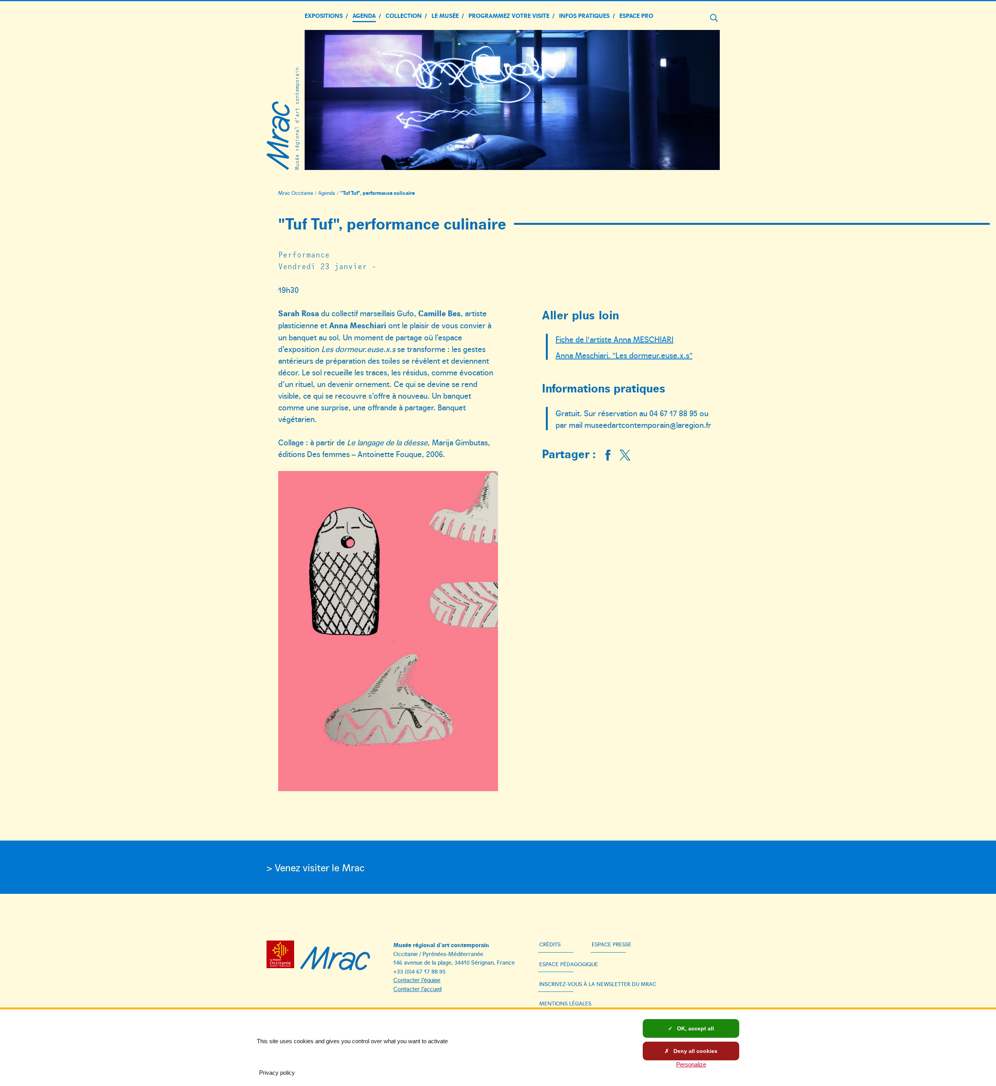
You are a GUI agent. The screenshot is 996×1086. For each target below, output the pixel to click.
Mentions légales (565, 1003)
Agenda (364, 15)
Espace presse (611, 944)
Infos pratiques (584, 15)
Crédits (550, 944)
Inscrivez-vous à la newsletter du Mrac (597, 984)
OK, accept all (694, 1028)
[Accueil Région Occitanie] (282, 955)
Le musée (445, 15)
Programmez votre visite (508, 15)
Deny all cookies (694, 1051)
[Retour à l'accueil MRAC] (335, 955)
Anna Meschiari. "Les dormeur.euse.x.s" (624, 354)
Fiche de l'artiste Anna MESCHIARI (614, 338)
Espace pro (636, 15)
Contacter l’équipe (416, 980)
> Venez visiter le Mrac (316, 867)
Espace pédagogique (568, 964)
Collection (404, 15)
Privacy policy (277, 1072)
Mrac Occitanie (295, 193)
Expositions (324, 15)
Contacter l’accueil (417, 988)
